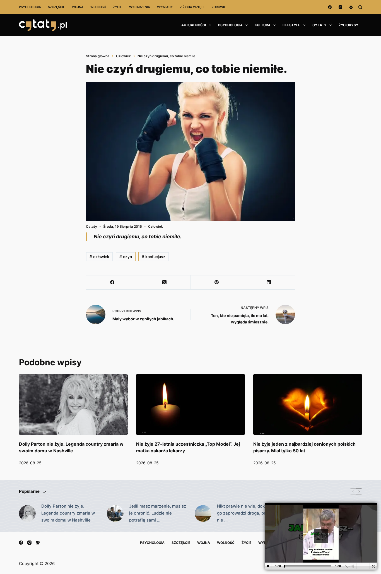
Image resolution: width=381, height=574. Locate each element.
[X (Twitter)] (164, 282)
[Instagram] (340, 7)
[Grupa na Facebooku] (351, 7)
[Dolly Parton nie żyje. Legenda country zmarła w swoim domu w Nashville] (73, 404)
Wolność (98, 7)
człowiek (99, 256)
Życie (117, 7)
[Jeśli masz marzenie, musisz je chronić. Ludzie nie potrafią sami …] (115, 513)
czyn (125, 256)
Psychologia (30, 7)
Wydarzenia (139, 7)
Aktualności (193, 25)
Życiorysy (348, 25)
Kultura (263, 25)
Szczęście (56, 7)
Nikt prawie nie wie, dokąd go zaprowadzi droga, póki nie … (243, 513)
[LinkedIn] (269, 282)
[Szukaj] (360, 7)
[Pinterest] (217, 282)
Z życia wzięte (192, 7)
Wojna (77, 7)
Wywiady (165, 7)
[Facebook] (330, 7)
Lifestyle (291, 25)
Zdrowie (219, 7)
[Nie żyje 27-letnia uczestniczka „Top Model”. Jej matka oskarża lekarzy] (190, 404)
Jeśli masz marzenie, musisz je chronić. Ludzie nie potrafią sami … (157, 513)
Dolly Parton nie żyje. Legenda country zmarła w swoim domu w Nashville (68, 513)
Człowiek (155, 226)
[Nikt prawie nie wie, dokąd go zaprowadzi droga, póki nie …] (203, 513)
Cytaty (319, 25)
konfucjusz (153, 256)
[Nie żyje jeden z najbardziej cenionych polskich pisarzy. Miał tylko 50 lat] (307, 404)
